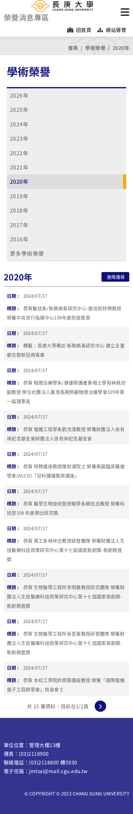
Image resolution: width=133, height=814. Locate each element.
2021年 (19, 167)
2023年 (19, 138)
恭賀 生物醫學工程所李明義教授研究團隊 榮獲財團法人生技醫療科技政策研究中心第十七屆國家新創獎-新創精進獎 (66, 596)
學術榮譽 (95, 47)
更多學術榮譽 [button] (27, 253)
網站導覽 (115, 29)
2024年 (19, 124)
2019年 (19, 196)
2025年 (19, 109)
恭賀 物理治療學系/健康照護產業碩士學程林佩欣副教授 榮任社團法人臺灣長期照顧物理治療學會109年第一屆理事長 (66, 391)
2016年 (19, 239)
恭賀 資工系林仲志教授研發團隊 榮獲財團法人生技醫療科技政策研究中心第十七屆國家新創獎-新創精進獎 (66, 549)
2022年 (19, 153)
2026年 (19, 95)
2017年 (19, 225)
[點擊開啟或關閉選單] (125, 11)
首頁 (73, 47)
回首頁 (83, 29)
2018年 (19, 210)
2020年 (121, 47)
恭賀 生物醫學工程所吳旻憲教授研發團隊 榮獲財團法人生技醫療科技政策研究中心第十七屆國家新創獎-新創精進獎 (66, 642)
